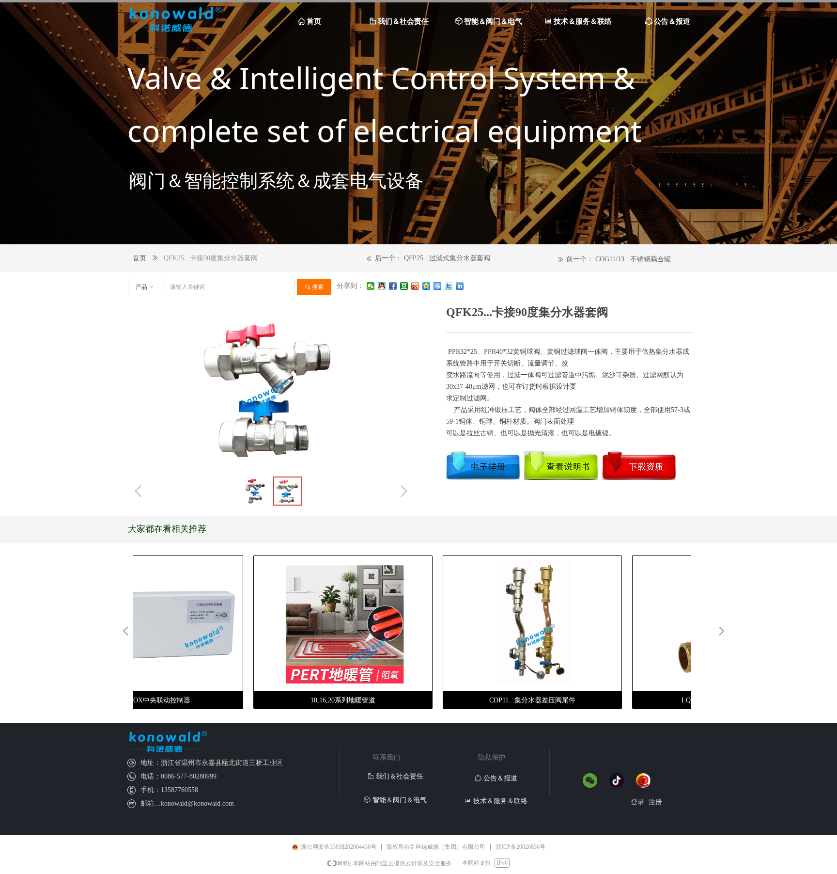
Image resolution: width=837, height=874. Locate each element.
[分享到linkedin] (460, 286)
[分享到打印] (438, 286)
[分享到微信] (371, 286)
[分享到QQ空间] (426, 286)
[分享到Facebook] (393, 286)
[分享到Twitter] (449, 286)
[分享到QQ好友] (382, 286)
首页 (139, 258)
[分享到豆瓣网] (404, 286)
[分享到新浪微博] (415, 286)
